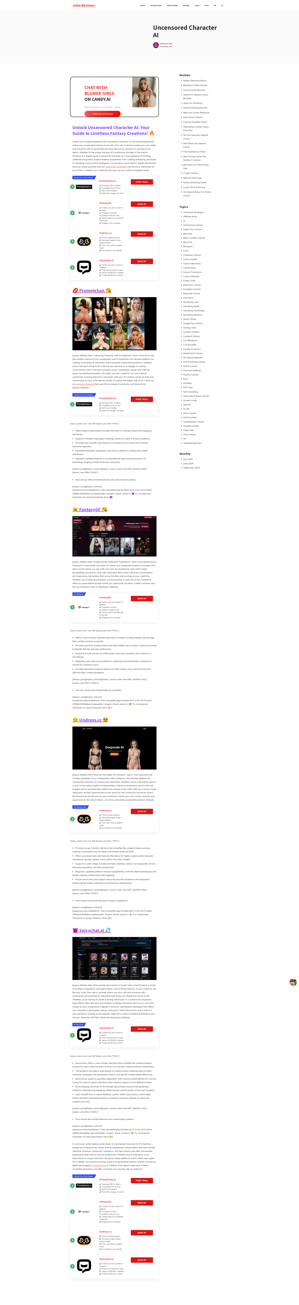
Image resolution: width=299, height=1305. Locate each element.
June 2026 (188, 463)
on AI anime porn (98, 1165)
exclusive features (85, 384)
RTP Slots (188, 387)
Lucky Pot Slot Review (194, 187)
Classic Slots (189, 280)
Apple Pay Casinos (192, 229)
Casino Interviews (192, 263)
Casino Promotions (192, 272)
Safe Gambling (190, 391)
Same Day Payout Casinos (196, 396)
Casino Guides (190, 259)
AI (222, 5)
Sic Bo (186, 408)
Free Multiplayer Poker (194, 151)
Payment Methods (192, 370)
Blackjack (188, 246)
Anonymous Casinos (193, 225)
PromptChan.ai (107, 181)
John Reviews (83, 5)
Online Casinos (190, 366)
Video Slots (188, 430)
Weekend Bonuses (192, 443)
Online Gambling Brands (195, 107)
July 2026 (188, 459)
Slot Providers (190, 417)
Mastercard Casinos (193, 353)
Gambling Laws (191, 302)
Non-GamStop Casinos (194, 361)
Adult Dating (172, 5)
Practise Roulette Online (195, 122)
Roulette (187, 383)
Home (142, 5)
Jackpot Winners (191, 332)
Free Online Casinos (192, 117)
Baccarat (187, 233)
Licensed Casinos (191, 336)
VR (215, 5)
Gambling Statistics (192, 314)
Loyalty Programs (192, 349)
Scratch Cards (190, 400)
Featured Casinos (191, 293)
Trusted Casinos (191, 426)
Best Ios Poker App (192, 177)
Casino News (189, 267)
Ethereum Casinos (192, 285)
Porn (207, 5)
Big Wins (187, 242)
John (170, 46)
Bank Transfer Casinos (194, 237)
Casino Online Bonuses (194, 90)
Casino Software (191, 276)
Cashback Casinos (192, 255)
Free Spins (188, 297)
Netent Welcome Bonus (194, 80)
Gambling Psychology (194, 310)
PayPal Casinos (190, 374)
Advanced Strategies (193, 212)
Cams (197, 5)
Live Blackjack (190, 340)
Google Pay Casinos (193, 323)
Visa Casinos (189, 434)
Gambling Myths (191, 306)
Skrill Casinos (189, 413)
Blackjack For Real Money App (196, 166)
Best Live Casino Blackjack (196, 112)
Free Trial (142, 182)
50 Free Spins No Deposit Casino (195, 137)
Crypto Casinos (190, 173)
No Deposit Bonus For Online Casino (197, 194)
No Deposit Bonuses (193, 357)
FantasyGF (105, 203)
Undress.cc (105, 233)
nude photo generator (116, 166)
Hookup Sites (156, 5)
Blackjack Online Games (195, 85)
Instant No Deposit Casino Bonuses (195, 96)
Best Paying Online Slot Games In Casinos (194, 158)
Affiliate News (190, 216)
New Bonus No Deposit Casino (194, 145)
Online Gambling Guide (194, 182)
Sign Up (142, 204)
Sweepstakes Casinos (193, 421)
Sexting (186, 5)
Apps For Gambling (192, 103)
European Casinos (192, 289)
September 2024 (191, 467)
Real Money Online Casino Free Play (196, 128)
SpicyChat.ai (106, 260)
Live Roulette (189, 344)
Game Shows (189, 319)
